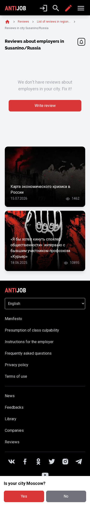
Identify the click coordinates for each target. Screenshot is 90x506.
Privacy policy (16, 365)
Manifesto (13, 318)
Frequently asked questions (28, 353)
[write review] (68, 8)
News (10, 396)
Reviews (12, 442)
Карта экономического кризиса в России (40, 189)
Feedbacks (14, 407)
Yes (24, 496)
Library (10, 419)
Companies (14, 430)
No (66, 496)
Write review (45, 105)
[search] (56, 8)
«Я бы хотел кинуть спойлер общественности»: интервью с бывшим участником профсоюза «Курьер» (40, 248)
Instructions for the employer (29, 341)
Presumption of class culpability (32, 330)
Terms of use (16, 376)
